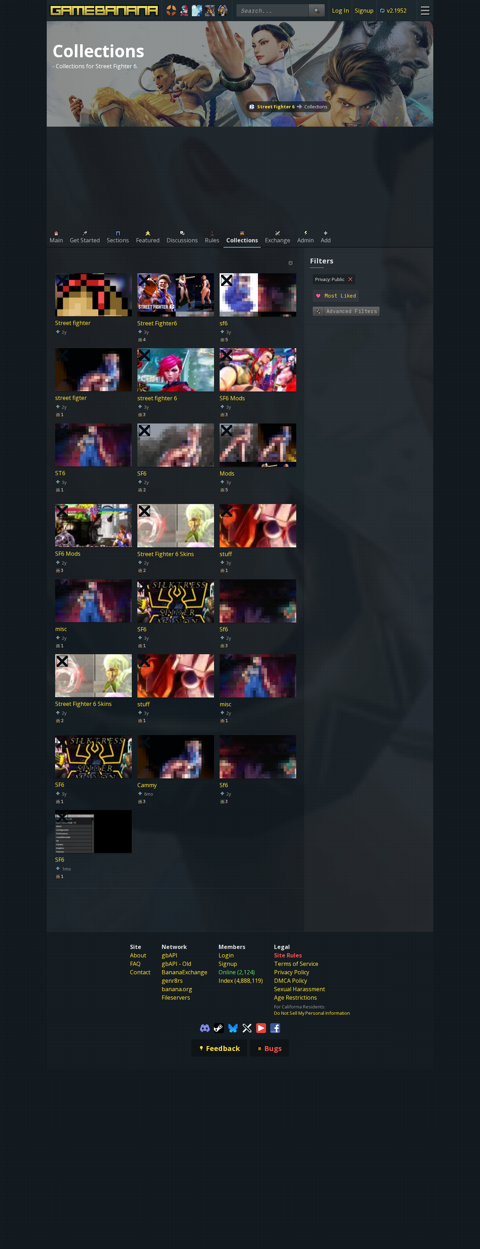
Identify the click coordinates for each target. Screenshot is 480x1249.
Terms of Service (296, 964)
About (138, 955)
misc (61, 629)
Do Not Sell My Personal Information (312, 1013)
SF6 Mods (232, 398)
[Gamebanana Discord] (204, 1027)
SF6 (142, 473)
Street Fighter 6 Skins (165, 554)
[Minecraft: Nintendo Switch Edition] (209, 11)
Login (226, 955)
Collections (315, 106)
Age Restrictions (295, 997)
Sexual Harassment (299, 989)
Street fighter (73, 323)
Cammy (147, 785)
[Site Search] (317, 10)
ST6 (60, 473)
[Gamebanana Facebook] (275, 1027)
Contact (140, 972)
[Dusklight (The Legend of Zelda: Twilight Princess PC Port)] (222, 11)
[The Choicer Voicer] (196, 11)
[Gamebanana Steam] (219, 1027)
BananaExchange (184, 972)
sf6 (224, 323)
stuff (226, 554)
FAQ (135, 964)
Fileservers (176, 997)
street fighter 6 (157, 398)
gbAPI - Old (176, 964)
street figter (71, 398)
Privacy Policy (291, 972)
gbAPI (169, 955)
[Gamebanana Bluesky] (233, 1027)
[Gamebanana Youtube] (261, 1027)
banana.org (177, 989)
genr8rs (172, 980)
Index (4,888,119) (241, 980)
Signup (364, 10)
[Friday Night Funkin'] (184, 11)
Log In (340, 10)
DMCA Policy (290, 980)
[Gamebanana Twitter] (247, 1027)
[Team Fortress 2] (171, 11)
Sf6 (224, 629)
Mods (227, 473)
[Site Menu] (425, 10)
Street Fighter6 (157, 323)
